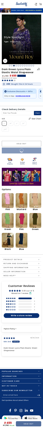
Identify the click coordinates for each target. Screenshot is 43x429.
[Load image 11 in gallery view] (31, 65)
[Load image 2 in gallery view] (12, 65)
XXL (6, 130)
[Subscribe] (39, 395)
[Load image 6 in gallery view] (20, 65)
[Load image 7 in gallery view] (22, 65)
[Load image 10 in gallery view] (29, 65)
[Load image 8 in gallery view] (25, 65)
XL (24, 124)
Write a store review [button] (21, 315)
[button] (35, 4)
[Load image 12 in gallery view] (33, 65)
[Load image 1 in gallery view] (10, 65)
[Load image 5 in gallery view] (18, 65)
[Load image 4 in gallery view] (16, 65)
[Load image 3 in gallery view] (14, 65)
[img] (9, 338)
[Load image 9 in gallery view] (27, 65)
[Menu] (2, 4)
